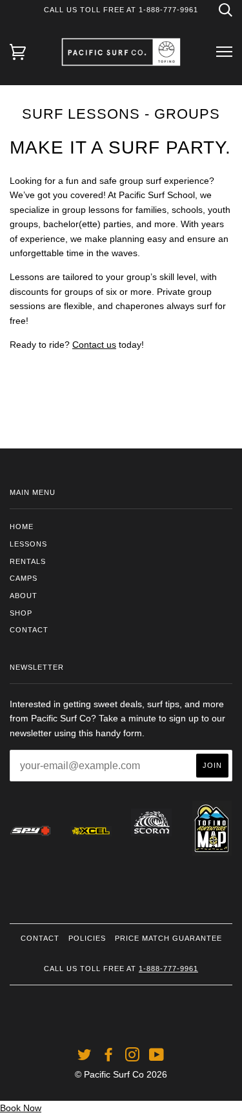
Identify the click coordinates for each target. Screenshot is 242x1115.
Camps (23, 578)
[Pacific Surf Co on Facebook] (108, 1057)
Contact (29, 630)
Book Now (20, 1108)
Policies (87, 938)
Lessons (28, 544)
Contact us (94, 344)
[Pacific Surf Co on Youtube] (157, 1057)
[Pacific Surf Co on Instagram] (132, 1057)
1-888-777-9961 (168, 968)
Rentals (28, 561)
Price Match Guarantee (168, 938)
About (23, 595)
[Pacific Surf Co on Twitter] (84, 1057)
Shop (21, 613)
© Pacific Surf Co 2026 (121, 1074)
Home (22, 526)
